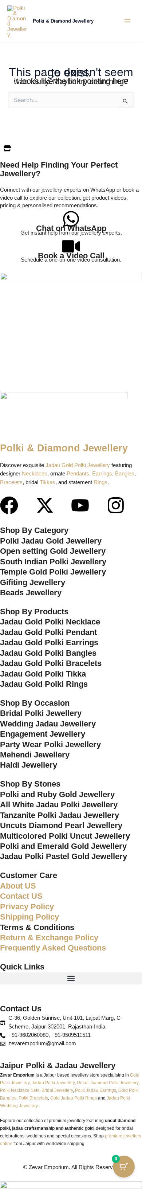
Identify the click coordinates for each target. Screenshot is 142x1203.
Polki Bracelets (33, 1098)
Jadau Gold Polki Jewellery (78, 465)
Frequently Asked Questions (53, 947)
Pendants (78, 474)
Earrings (102, 474)
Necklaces (34, 474)
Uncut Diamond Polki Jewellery (107, 1082)
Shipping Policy (29, 916)
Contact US (21, 896)
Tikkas (47, 482)
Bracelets (11, 482)
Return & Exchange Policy (49, 937)
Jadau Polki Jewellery (53, 1082)
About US (18, 885)
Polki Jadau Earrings (95, 1090)
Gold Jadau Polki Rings (73, 1098)
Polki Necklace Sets (19, 1090)
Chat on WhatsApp (71, 228)
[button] (71, 978)
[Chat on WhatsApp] (71, 219)
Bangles (124, 474)
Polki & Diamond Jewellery (63, 21)
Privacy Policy (27, 906)
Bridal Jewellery (57, 1090)
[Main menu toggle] (127, 21)
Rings (100, 482)
